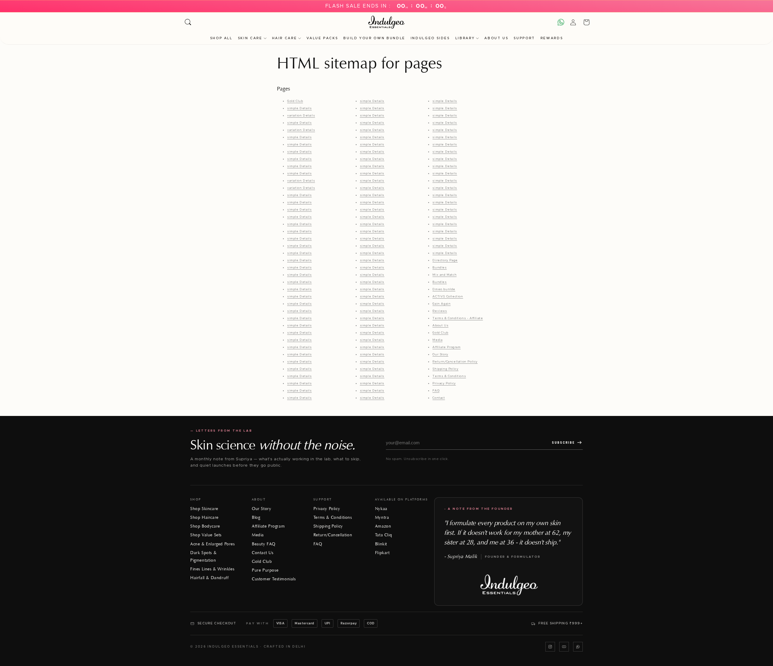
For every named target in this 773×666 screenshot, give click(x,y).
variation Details (301, 115)
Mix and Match (444, 274)
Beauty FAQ (263, 544)
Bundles (439, 267)
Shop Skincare (204, 508)
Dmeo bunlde (443, 289)
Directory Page (444, 260)
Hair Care (284, 38)
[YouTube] (564, 647)
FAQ (435, 390)
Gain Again (441, 303)
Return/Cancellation (332, 535)
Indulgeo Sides (430, 38)
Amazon (383, 526)
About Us (496, 38)
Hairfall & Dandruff (209, 577)
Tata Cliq (383, 535)
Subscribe (563, 443)
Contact (438, 397)
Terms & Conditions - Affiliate (457, 318)
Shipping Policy (445, 368)
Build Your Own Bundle (374, 38)
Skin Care (250, 38)
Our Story (440, 354)
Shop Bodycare (205, 526)
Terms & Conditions (449, 376)
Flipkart (382, 552)
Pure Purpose (265, 570)
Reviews (439, 310)
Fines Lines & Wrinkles (212, 569)
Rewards (551, 38)
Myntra (382, 517)
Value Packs (322, 38)
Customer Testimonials (274, 579)
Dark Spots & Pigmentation (203, 556)
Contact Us (263, 552)
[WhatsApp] (578, 647)
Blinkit (381, 544)
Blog (256, 517)
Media (437, 339)
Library (465, 38)
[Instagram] (550, 647)
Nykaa (381, 508)
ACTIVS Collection (447, 296)
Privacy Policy (444, 383)
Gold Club (295, 101)
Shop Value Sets (206, 535)
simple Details (299, 108)
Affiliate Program (446, 347)
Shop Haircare (204, 517)
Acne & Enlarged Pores (212, 544)
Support (524, 38)
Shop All (221, 38)
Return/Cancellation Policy (455, 361)
